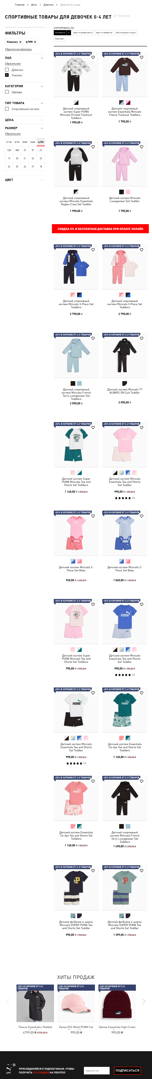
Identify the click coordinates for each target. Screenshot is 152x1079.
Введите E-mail (92, 1071)
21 (25, 158)
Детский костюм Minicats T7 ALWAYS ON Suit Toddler (124, 391)
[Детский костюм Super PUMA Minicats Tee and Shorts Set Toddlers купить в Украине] (76, 444)
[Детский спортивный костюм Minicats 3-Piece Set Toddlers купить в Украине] (76, 266)
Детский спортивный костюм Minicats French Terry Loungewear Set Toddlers (76, 394)
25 (17, 166)
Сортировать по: (64, 28)
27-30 (9, 142)
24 (9, 166)
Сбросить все (13, 63)
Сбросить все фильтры (18, 49)
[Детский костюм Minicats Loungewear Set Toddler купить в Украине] (124, 163)
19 (9, 158)
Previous (8, 1001)
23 (41, 158)
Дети (34, 4)
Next (143, 1001)
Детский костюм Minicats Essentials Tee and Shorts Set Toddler (124, 482)
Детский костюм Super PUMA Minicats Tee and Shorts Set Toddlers (76, 482)
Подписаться (127, 1070)
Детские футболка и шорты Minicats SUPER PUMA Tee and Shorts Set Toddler (76, 924)
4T (41, 150)
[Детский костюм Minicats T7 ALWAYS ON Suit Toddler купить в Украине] (124, 355)
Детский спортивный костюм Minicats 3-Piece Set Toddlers (76, 304)
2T (25, 150)
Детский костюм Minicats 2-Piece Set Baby (76, 568)
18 (41, 166)
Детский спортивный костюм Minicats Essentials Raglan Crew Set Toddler (76, 201)
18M (17, 150)
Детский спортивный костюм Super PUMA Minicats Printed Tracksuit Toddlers (76, 113)
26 (25, 166)
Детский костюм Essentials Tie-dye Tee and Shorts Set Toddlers (124, 747)
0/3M (24, 142)
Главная (19, 4)
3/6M (32, 142)
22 (33, 158)
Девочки (49, 4)
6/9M (41, 142)
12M (9, 150)
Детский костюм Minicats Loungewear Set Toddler (124, 199)
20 (17, 158)
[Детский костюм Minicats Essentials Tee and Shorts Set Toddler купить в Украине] (124, 444)
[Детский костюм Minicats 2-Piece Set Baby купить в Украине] (76, 533)
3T (33, 150)
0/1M (17, 142)
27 (33, 166)
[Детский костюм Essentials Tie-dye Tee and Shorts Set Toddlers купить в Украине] (124, 709)
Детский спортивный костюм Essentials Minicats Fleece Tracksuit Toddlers (124, 111)
